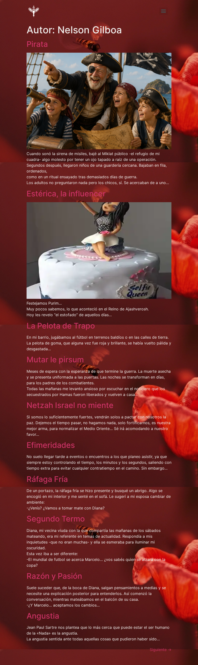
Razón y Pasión (54, 576)
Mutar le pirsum (55, 359)
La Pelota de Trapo (61, 325)
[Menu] (163, 11)
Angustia (43, 616)
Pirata (37, 44)
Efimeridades (51, 445)
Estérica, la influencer (66, 193)
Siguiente (160, 649)
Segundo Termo (56, 518)
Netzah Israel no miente (70, 405)
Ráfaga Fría (47, 479)
